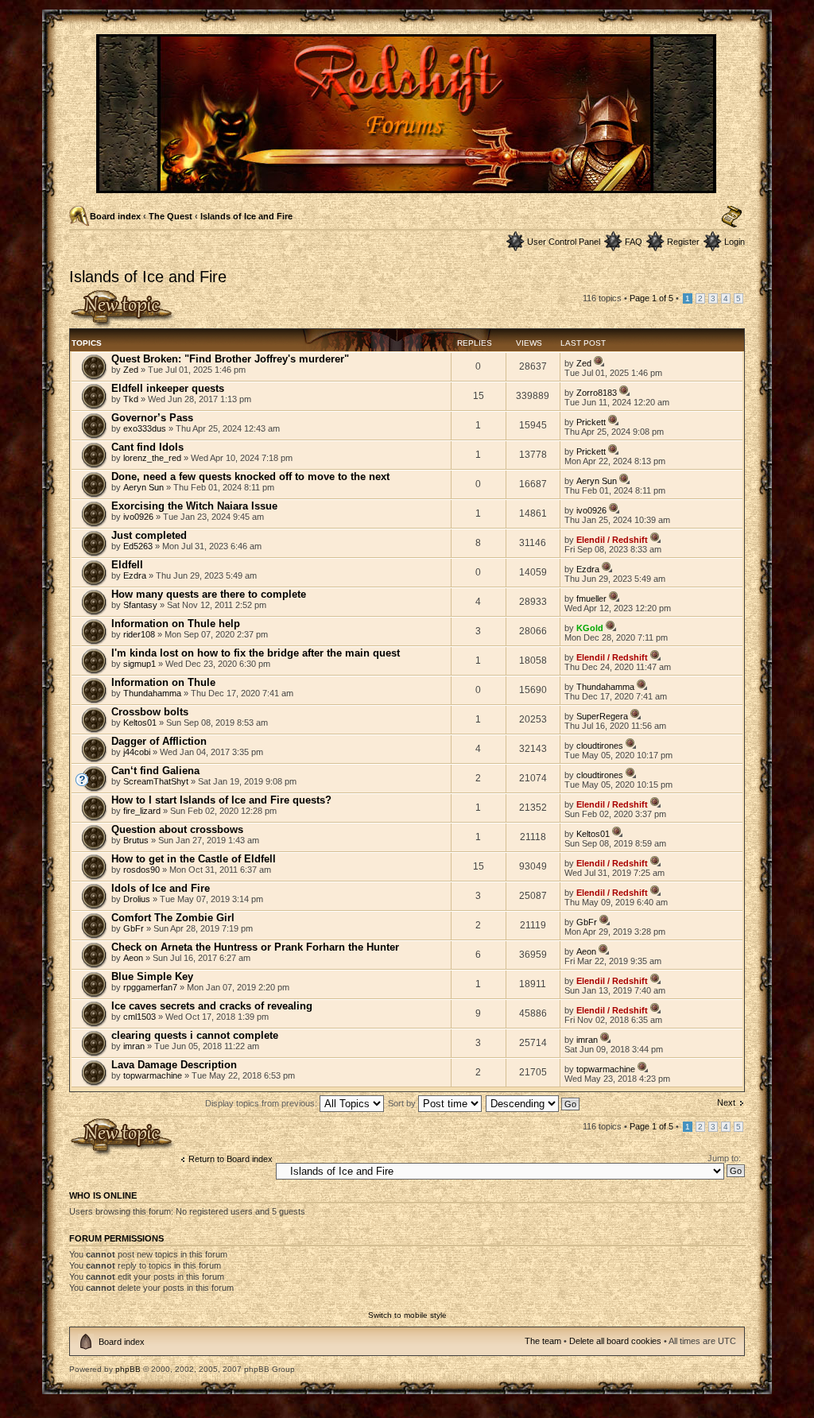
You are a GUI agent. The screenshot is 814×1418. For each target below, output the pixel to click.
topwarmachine (152, 1075)
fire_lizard (142, 811)
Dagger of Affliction (159, 741)
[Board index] (407, 186)
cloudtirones (599, 745)
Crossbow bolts (149, 712)
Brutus (136, 840)
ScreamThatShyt (155, 781)
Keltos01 (140, 722)
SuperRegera (602, 716)
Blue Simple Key (152, 976)
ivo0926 (138, 516)
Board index (115, 216)
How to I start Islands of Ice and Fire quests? (221, 800)
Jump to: (724, 1158)
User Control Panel (563, 241)
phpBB (128, 1369)
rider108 (139, 634)
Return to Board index (230, 1159)
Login (734, 241)
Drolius (136, 899)
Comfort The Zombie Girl (173, 918)
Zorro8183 (596, 392)
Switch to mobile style (407, 1315)
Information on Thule (163, 682)
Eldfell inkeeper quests (167, 388)
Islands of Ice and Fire (246, 216)
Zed (130, 369)
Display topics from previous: (262, 1103)
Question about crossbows (177, 829)
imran (134, 1046)
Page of (651, 298)
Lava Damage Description (174, 1065)
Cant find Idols (147, 447)
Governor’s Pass (152, 418)
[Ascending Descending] (533, 1103)
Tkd (130, 399)
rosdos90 (141, 869)
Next (726, 1102)
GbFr (133, 928)
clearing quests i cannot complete (194, 1035)
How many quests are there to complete (208, 594)
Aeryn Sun (143, 487)
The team (543, 1341)
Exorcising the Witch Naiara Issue (194, 506)
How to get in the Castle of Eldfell (193, 859)
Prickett (591, 422)
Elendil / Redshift (612, 539)
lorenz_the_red (152, 458)
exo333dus (144, 428)
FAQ (633, 241)
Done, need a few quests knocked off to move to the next (250, 476)
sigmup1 (139, 663)
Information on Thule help (175, 624)
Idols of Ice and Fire (160, 888)
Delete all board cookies (615, 1341)
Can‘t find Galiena (155, 771)
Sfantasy (140, 605)
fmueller (591, 598)
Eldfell (127, 565)
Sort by (403, 1103)
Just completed (149, 535)
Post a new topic (101, 294)
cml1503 (139, 1016)
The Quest (170, 216)
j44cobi (136, 752)
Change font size (732, 217)
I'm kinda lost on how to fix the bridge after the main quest (255, 653)
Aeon (133, 958)
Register (683, 241)
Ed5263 (138, 546)
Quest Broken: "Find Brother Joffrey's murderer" (230, 359)
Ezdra (134, 575)
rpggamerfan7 (150, 987)
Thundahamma (152, 693)
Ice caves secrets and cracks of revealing (211, 1006)
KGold (589, 628)
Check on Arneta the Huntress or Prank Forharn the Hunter (255, 947)
